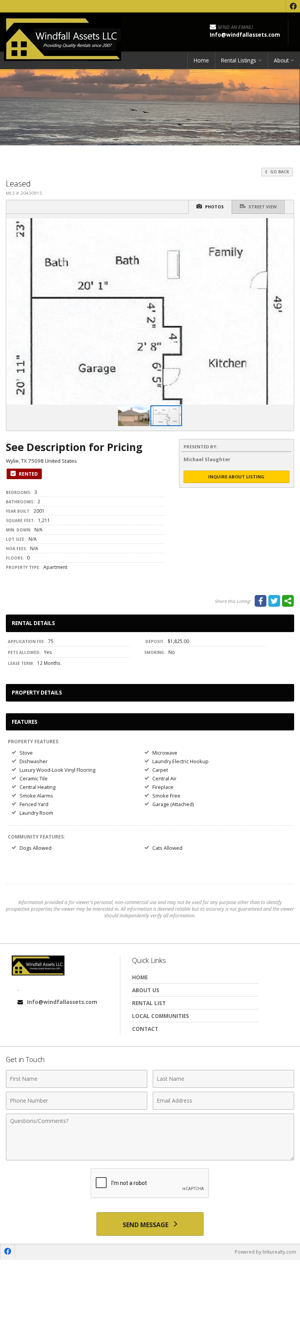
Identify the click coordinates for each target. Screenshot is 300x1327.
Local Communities (160, 1016)
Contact (145, 1028)
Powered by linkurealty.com (265, 1252)
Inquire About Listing (236, 477)
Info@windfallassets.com (62, 1001)
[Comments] (150, 1158)
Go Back (279, 171)
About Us (145, 990)
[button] (286, 225)
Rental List (149, 1003)
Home (201, 60)
